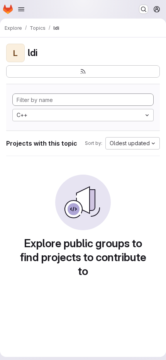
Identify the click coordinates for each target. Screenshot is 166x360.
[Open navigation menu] (21, 9)
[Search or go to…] (143, 9)
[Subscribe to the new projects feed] (83, 71)
